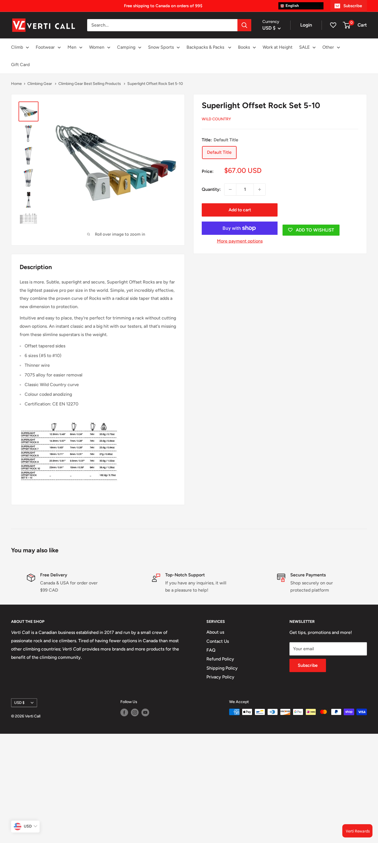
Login (306, 25)
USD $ (19, 702)
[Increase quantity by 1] (259, 189)
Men (72, 47)
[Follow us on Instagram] (135, 712)
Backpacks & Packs (206, 47)
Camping (126, 47)
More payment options (240, 241)
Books (244, 47)
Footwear (45, 47)
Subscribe (352, 5)
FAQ (211, 650)
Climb (17, 47)
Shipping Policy (222, 668)
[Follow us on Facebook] (124, 712)
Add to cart (240, 209)
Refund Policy (220, 659)
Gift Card (20, 64)
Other (328, 47)
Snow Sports (161, 47)
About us (215, 632)
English (291, 6)
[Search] (244, 25)
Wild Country (216, 119)
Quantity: (211, 189)
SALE (304, 47)
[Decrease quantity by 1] (230, 189)
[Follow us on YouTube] (145, 712)
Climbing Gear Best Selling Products (90, 83)
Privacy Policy (220, 677)
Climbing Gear (40, 83)
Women (96, 47)
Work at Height (277, 47)
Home (16, 83)
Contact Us (217, 641)
